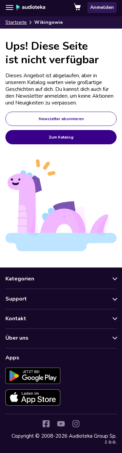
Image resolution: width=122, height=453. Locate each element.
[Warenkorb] (78, 7)
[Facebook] (46, 424)
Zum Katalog (61, 137)
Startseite (16, 22)
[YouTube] (61, 424)
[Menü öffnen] (9, 7)
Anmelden (102, 7)
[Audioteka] (30, 7)
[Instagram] (76, 424)
